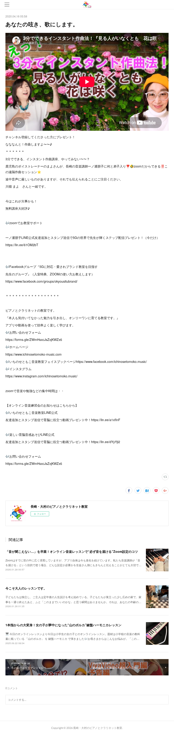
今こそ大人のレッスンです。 (26, 588)
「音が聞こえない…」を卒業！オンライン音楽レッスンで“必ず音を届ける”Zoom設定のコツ (71, 551)
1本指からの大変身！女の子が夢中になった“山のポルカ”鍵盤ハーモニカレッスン (63, 625)
